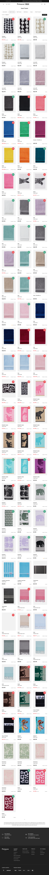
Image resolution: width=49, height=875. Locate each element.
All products (5, 12)
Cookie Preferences (17, 860)
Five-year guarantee (26, 852)
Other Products (38, 12)
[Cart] (45, 4)
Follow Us (33, 848)
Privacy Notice (16, 858)
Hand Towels (12, 12)
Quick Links (25, 848)
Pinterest (32, 854)
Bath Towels (19, 12)
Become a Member (26, 851)
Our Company (43, 848)
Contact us (15, 852)
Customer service (16, 849)
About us (41, 851)
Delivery (15, 853)
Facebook (32, 851)
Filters (45, 14)
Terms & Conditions (17, 857)
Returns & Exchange (17, 855)
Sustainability (42, 852)
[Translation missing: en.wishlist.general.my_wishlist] (41, 4)
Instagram (33, 852)
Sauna (31, 12)
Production (42, 854)
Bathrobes (26, 12)
